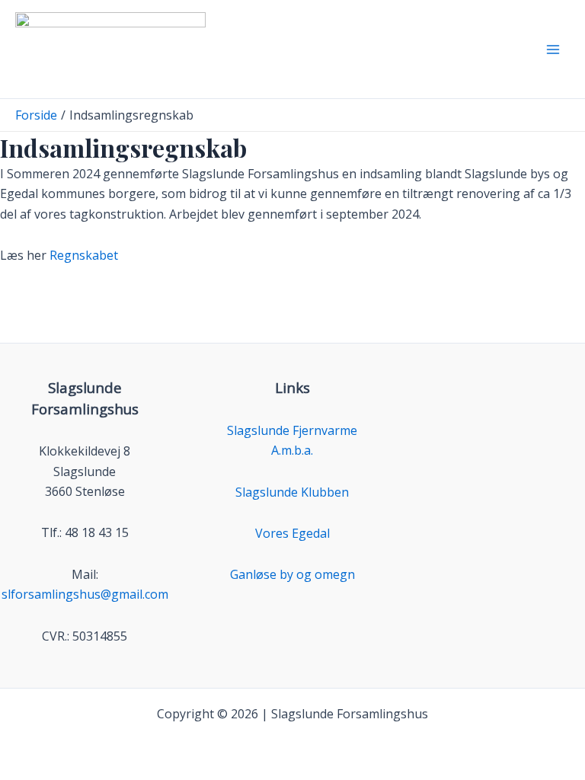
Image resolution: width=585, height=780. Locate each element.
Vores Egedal (292, 533)
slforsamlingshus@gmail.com (85, 594)
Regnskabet (84, 255)
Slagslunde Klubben (292, 492)
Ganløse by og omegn (292, 574)
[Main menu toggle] (553, 49)
